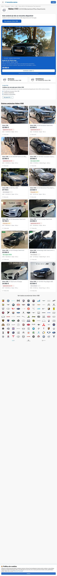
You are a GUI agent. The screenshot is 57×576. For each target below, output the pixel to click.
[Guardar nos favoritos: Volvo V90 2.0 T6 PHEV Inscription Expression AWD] (53, 139)
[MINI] (39, 324)
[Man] (44, 320)
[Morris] (54, 324)
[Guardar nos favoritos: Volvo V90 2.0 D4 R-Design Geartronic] (53, 201)
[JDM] (28, 316)
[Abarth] (3, 300)
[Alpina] (33, 300)
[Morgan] (49, 324)
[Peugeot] (28, 328)
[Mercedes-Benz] (18, 324)
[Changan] (28, 304)
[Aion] (13, 300)
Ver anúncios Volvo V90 (11, 21)
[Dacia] (3, 308)
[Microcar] (28, 324)
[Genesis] (33, 312)
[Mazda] (8, 324)
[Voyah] (54, 336)
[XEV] (13, 340)
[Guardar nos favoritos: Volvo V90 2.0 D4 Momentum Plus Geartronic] (53, 170)
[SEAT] (18, 332)
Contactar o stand (27, 70)
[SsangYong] (49, 332)
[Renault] (54, 328)
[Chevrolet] (39, 304)
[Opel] (23, 328)
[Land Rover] (13, 320)
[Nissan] (8, 328)
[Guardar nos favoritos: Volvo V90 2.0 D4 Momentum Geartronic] (25, 201)
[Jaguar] (23, 316)
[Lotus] (33, 320)
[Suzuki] (3, 336)
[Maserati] (49, 320)
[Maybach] (3, 324)
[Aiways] (18, 300)
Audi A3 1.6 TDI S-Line (9, 60)
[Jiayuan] (39, 316)
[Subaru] (54, 332)
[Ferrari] (54, 308)
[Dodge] (23, 308)
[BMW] (13, 304)
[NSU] (13, 328)
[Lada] (54, 316)
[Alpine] (39, 300)
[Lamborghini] (3, 320)
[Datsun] (18, 308)
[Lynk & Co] (39, 320)
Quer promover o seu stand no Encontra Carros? (28, 73)
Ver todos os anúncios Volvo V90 (28, 295)
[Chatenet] (33, 304)
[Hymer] (49, 312)
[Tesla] (13, 336)
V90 (16, 6)
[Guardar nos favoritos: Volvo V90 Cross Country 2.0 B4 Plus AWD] (25, 170)
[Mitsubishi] (44, 324)
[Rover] (8, 332)
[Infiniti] (3, 316)
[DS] (33, 308)
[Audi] (49, 300)
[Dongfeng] (28, 308)
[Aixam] (23, 300)
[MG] (23, 324)
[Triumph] (23, 336)
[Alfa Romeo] (28, 300)
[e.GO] (39, 308)
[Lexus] (23, 320)
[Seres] (23, 332)
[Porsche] (49, 328)
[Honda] (39, 312)
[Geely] (28, 312)
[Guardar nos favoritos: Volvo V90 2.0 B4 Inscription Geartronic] (53, 107)
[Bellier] (3, 304)
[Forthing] (23, 312)
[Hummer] (44, 312)
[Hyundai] (54, 312)
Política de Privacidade (18, 571)
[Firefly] (8, 312)
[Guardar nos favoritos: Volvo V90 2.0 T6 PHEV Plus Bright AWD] (53, 264)
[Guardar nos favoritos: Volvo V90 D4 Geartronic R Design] (25, 264)
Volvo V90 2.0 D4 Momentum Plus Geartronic (30, 6)
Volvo (12, 6)
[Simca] (28, 332)
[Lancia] (8, 320)
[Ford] (18, 312)
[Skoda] (33, 332)
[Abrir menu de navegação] (3, 2)
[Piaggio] (33, 328)
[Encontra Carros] (11, 2)
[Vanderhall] (33, 336)
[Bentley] (8, 304)
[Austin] (54, 300)
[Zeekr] (44, 340)
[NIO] (3, 328)
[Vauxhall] (39, 336)
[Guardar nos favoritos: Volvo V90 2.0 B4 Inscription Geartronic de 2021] (25, 107)
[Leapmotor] (18, 320)
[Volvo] (49, 336)
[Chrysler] (44, 304)
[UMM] (28, 336)
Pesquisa (7, 6)
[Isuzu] (8, 316)
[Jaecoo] (18, 316)
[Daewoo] (8, 308)
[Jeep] (33, 316)
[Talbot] (8, 336)
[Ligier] (28, 320)
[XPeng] (28, 340)
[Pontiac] (44, 328)
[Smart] (44, 332)
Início (2, 6)
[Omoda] (18, 328)
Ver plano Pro (7, 97)
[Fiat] (3, 312)
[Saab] (13, 332)
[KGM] (44, 316)
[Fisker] (13, 312)
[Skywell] (39, 332)
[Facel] (49, 308)
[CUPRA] (54, 304)
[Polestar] (39, 328)
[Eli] (44, 308)
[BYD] (18, 304)
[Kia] (49, 316)
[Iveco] (13, 316)
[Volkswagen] (44, 336)
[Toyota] (18, 336)
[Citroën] (49, 304)
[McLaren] (13, 324)
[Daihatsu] (13, 308)
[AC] (8, 300)
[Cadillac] (23, 304)
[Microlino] (33, 324)
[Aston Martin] (44, 300)
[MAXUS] (54, 320)
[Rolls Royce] (3, 332)
